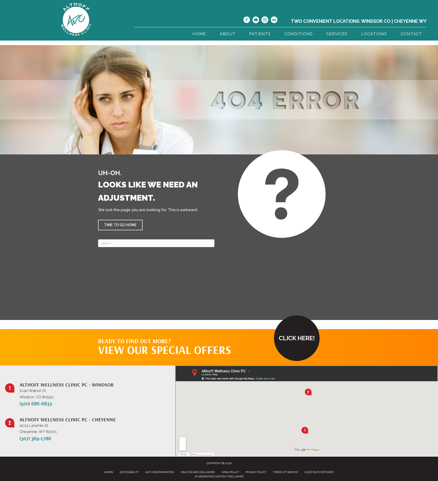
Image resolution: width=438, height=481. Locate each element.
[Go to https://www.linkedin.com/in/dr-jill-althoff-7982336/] (274, 20)
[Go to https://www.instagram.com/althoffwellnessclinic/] (264, 20)
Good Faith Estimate (319, 472)
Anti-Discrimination (159, 472)
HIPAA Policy (230, 472)
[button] (120, 225)
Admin (108, 472)
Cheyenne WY (410, 21)
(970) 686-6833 (35, 404)
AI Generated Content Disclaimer (219, 476)
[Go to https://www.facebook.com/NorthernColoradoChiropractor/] (246, 20)
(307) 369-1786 (35, 438)
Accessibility (129, 472)
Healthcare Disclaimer (198, 472)
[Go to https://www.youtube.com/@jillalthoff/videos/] (255, 20)
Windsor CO (375, 21)
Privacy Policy (256, 472)
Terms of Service (285, 472)
